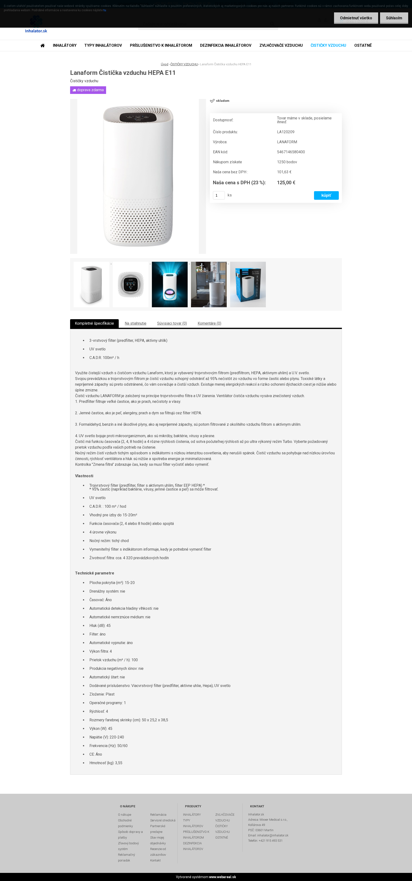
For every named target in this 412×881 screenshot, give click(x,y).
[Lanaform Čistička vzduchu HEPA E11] (138, 176)
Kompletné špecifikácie (94, 323)
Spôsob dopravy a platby (130, 834)
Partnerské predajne (157, 829)
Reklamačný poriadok (126, 857)
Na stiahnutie (135, 323)
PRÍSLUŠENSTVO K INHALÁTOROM (161, 45)
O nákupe (124, 814)
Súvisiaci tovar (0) (172, 323)
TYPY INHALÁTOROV (103, 45)
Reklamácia (158, 814)
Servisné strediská (162, 820)
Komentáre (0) (209, 323)
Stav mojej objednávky (158, 840)
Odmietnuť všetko (356, 18)
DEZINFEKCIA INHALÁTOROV (225, 45)
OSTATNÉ (363, 45)
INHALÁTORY (65, 45)
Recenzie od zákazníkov (158, 851)
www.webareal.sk (222, 877)
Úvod (164, 64)
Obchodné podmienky (125, 823)
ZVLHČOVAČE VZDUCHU (281, 45)
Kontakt (155, 860)
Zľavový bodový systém (128, 846)
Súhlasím (394, 18)
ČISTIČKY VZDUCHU (328, 45)
